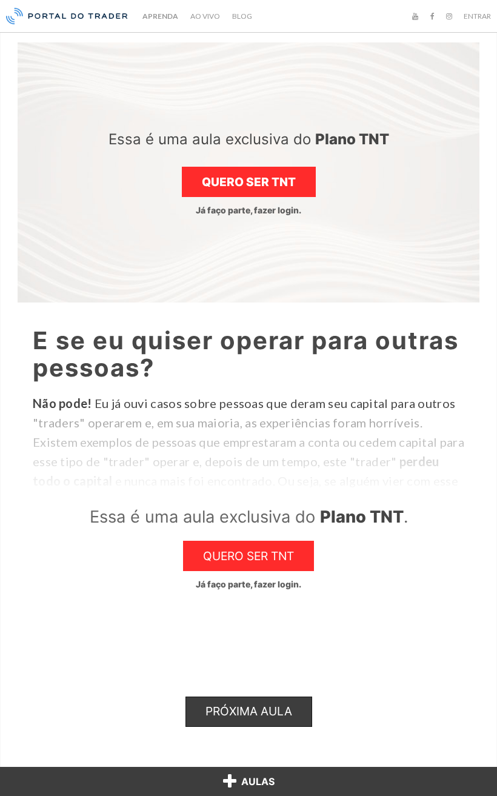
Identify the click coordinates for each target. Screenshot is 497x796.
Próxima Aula (248, 711)
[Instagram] (449, 16)
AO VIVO (205, 16)
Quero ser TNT (249, 182)
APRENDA (160, 16)
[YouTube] (415, 16)
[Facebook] (432, 16)
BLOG (242, 16)
